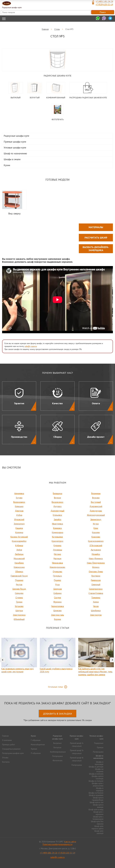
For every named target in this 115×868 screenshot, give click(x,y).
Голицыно (19, 506)
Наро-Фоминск (96, 558)
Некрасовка (57, 562)
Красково (95, 536)
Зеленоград (19, 523)
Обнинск (19, 571)
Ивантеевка (57, 523)
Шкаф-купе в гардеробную (97, 798)
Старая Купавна (95, 593)
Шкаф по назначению (15, 153)
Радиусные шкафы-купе (57, 75)
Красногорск (57, 541)
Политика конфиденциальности (57, 844)
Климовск (57, 528)
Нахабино (19, 562)
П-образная (36, 753)
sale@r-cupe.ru (30, 346)
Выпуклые (57, 743)
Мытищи (57, 558)
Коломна (19, 532)
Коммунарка (57, 532)
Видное (57, 497)
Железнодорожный (96, 515)
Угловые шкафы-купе (15, 147)
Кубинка (19, 545)
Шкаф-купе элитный (98, 832)
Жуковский (19, 519)
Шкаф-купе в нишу (95, 809)
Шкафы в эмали (12, 159)
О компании (7, 740)
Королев (96, 532)
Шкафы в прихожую (99, 763)
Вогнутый (35, 97)
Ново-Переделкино (96, 562)
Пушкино (19, 580)
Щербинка (96, 610)
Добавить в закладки (57, 713)
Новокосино (19, 567)
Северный (95, 584)
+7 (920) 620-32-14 (104, 4)
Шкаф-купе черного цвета (97, 827)
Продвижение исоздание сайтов (57, 862)
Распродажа (57, 756)
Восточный (96, 502)
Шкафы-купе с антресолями (97, 784)
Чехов (96, 606)
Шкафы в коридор (99, 789)
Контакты (6, 762)
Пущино (57, 580)
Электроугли (96, 615)
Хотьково (19, 606)
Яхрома (57, 619)
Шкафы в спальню (96, 781)
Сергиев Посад (19, 589)
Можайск (96, 554)
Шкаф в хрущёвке (96, 795)
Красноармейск (19, 541)
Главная (5, 736)
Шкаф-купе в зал (96, 802)
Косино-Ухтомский (19, 536)
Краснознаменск (96, 541)
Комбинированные (58, 752)
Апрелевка (19, 493)
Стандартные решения (11, 749)
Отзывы (5, 757)
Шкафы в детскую (96, 767)
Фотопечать (58, 119)
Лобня (19, 549)
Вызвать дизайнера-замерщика (96, 248)
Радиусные (98, 743)
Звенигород (95, 519)
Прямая (34, 749)
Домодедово (96, 510)
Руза (57, 584)
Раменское (96, 580)
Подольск (57, 576)
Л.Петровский (95, 545)
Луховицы (57, 549)
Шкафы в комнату (96, 774)
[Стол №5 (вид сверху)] (12, 199)
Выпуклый (15, 97)
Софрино (57, 593)
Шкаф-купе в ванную (98, 806)
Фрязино (57, 602)
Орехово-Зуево (96, 571)
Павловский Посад (19, 576)
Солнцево (19, 593)
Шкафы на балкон (96, 793)
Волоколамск (19, 502)
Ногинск (95, 567)
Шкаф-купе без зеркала (97, 822)
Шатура (19, 610)
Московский (19, 558)
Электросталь (57, 615)
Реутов (19, 584)
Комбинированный (55, 97)
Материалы (96, 227)
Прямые (100, 747)
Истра (96, 523)
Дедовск (57, 506)
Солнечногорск (96, 589)
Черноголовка (57, 606)
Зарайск (57, 519)
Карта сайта (70, 841)
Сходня (57, 597)
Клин (96, 528)
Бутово (19, 497)
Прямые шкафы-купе (15, 141)
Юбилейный (19, 619)
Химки (96, 602)
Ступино (19, 597)
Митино (57, 554)
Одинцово (57, 571)
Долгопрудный (57, 510)
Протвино (95, 576)
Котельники (57, 536)
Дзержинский (95, 506)
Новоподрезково (57, 567)
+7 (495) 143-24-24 (104, 1)
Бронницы (95, 493)
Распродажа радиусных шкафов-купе (88, 97)
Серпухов (57, 589)
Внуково (96, 497)
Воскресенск (57, 502)
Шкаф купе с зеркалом (98, 813)
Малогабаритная (38, 744)
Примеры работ (8, 744)
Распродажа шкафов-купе (13, 753)
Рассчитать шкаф (96, 237)
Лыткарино (96, 549)
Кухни (7, 165)
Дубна (19, 515)
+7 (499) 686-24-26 (48, 852)
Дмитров (19, 510)
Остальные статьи (55, 687)
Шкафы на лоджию (99, 770)
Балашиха (57, 493)
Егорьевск (57, 515)
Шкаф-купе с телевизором (98, 817)
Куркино (57, 545)
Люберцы (19, 554)
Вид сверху (14, 213)
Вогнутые (57, 747)
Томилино (95, 597)
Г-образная (35, 740)
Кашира (19, 528)
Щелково (57, 610)
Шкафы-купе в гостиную (97, 777)
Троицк (19, 602)
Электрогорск (19, 615)
